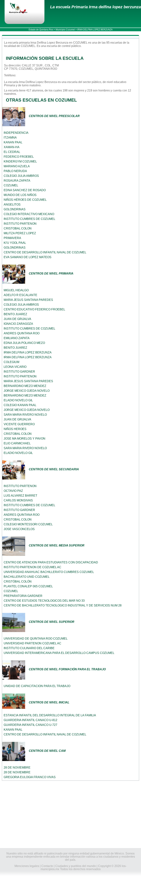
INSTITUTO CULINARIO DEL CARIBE (29, 648)
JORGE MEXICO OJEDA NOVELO (27, 390)
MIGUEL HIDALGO (16, 290)
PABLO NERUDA (15, 171)
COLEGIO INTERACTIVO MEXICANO (29, 214)
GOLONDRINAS (15, 209)
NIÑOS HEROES (15, 429)
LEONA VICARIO (15, 366)
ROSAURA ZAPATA (17, 180)
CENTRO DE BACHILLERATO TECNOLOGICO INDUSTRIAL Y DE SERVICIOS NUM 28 (63, 605)
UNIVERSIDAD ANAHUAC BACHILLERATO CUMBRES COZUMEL (49, 572)
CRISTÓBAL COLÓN (18, 581)
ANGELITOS (12, 204)
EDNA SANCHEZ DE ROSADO (25, 190)
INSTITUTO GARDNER (19, 371)
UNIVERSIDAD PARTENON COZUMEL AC (32, 643)
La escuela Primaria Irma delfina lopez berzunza (95, 7)
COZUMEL (11, 185)
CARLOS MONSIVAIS (18, 500)
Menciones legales (27, 866)
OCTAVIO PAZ (13, 490)
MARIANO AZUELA (17, 166)
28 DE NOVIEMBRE (17, 767)
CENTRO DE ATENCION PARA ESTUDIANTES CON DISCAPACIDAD (51, 562)
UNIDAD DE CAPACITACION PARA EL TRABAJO (37, 686)
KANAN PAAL (13, 142)
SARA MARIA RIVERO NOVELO (25, 414)
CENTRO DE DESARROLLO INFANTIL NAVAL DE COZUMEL (45, 252)
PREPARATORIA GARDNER (23, 595)
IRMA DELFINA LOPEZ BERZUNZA (28, 352)
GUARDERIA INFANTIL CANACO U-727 (30, 724)
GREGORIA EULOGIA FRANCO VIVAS (30, 777)
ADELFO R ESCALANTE (20, 295)
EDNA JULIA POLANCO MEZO (24, 342)
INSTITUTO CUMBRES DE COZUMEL (29, 218)
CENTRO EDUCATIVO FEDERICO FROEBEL (34, 309)
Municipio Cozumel (65, 29)
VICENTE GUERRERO (19, 424)
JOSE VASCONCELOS (19, 529)
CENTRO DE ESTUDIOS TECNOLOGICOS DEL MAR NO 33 (44, 600)
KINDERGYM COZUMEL (20, 161)
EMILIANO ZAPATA (17, 338)
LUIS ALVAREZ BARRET (20, 495)
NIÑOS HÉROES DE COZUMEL (25, 199)
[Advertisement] (70, 814)
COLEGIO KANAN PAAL (20, 405)
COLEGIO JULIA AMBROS (21, 175)
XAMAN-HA (11, 147)
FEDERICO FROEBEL (19, 156)
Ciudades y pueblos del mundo (75, 866)
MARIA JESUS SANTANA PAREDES (28, 299)
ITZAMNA (10, 137)
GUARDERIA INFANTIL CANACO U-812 (30, 720)
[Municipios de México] (21, 8)
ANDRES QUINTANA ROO (21, 333)
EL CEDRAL (12, 151)
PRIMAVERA (12, 238)
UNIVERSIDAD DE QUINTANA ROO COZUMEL (36, 638)
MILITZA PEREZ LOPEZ (20, 233)
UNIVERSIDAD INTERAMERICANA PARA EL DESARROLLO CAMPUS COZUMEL (59, 652)
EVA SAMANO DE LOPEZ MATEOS (27, 257)
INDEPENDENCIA (16, 132)
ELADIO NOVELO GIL (18, 400)
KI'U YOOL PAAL (15, 242)
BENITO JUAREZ (15, 314)
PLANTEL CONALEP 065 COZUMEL (28, 586)
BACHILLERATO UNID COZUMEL (27, 576)
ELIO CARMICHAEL (17, 443)
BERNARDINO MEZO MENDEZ (25, 385)
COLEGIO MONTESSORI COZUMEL (28, 524)
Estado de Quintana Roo (41, 29)
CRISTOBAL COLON (18, 228)
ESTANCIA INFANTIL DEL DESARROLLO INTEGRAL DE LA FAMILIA (50, 715)
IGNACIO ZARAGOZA (18, 323)
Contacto (47, 866)
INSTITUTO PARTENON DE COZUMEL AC (32, 567)
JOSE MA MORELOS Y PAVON (24, 438)
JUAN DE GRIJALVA (17, 319)
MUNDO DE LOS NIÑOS (20, 195)
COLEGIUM (11, 362)
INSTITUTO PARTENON (20, 223)
